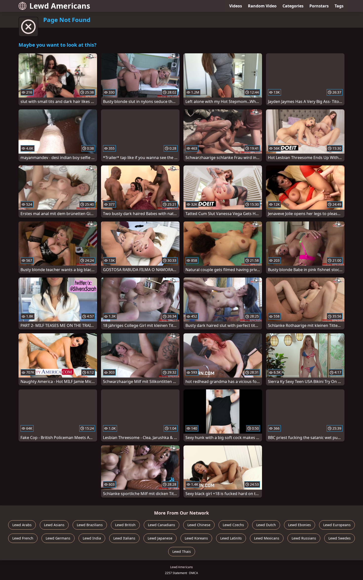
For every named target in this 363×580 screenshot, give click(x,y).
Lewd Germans (58, 538)
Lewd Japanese (160, 538)
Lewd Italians (124, 538)
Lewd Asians (54, 524)
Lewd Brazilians (90, 524)
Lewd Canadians (161, 524)
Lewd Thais (181, 551)
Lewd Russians (304, 538)
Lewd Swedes (339, 538)
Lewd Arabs (22, 524)
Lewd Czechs (233, 524)
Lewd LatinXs (231, 538)
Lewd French (22, 538)
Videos (235, 6)
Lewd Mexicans (266, 538)
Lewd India (92, 538)
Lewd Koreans (196, 538)
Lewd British (125, 524)
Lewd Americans (59, 6)
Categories (292, 6)
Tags (339, 6)
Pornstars (319, 6)
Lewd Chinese (198, 524)
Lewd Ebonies (299, 524)
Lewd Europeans (337, 524)
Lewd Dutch (266, 524)
